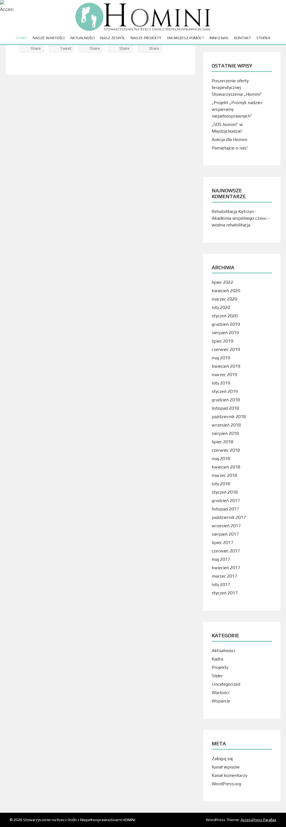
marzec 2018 (224, 475)
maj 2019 (221, 357)
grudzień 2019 (226, 324)
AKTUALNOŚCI (82, 38)
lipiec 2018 (222, 441)
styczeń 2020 (225, 315)
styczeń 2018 (225, 492)
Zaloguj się (222, 758)
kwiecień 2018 (226, 467)
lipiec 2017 (222, 542)
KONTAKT (242, 38)
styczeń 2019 (225, 391)
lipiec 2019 (222, 341)
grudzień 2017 (226, 500)
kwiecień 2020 (226, 290)
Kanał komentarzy (229, 775)
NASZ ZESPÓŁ (112, 38)
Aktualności (223, 650)
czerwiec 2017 (226, 551)
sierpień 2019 (225, 332)
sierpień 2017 (225, 534)
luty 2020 (221, 307)
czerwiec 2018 (226, 450)
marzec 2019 (224, 374)
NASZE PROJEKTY (146, 38)
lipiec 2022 (222, 282)
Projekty (220, 667)
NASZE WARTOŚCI (49, 38)
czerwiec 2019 (226, 349)
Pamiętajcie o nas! (229, 148)
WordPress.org (226, 783)
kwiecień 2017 (226, 567)
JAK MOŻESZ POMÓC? (185, 38)
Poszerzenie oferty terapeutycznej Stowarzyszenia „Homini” (237, 87)
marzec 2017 (224, 576)
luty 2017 (221, 584)
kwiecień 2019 (226, 366)
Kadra (217, 659)
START (21, 38)
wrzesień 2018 (226, 425)
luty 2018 (221, 483)
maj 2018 (221, 458)
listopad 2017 (225, 509)
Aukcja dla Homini (229, 139)
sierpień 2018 (225, 433)
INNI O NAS (218, 38)
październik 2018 (229, 416)
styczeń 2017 (225, 593)
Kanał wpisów (226, 767)
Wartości (220, 692)
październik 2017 (229, 517)
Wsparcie (221, 701)
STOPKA (263, 38)
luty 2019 (221, 383)
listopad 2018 (225, 408)
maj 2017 (221, 559)
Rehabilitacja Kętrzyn (233, 211)
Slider (217, 675)
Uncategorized (226, 684)
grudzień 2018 (226, 399)
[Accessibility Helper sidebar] (6, 6)
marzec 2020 (224, 299)
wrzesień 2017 (226, 525)
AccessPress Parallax (258, 819)
